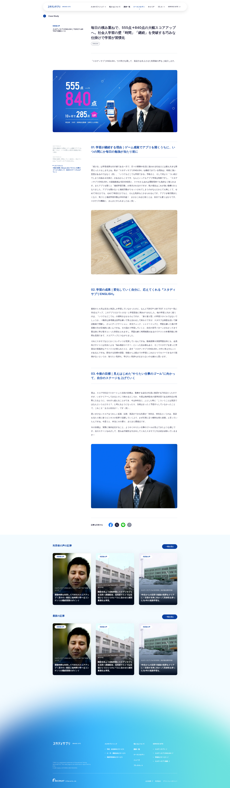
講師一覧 (137, 749)
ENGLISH (95, 43)
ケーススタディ (139, 754)
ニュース (137, 760)
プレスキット (138, 765)
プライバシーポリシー (170, 781)
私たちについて (139, 744)
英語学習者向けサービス (115, 757)
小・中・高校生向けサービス (116, 753)
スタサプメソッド (111, 744)
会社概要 (148, 781)
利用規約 (158, 781)
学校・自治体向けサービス (115, 749)
